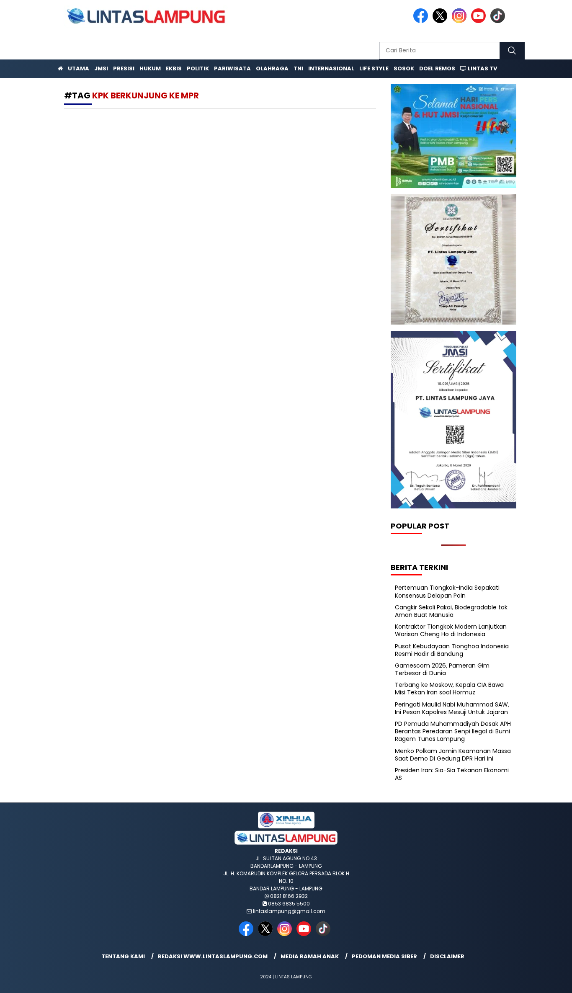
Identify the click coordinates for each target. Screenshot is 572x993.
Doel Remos (437, 68)
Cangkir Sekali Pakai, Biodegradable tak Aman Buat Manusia (451, 611)
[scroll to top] (548, 980)
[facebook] (422, 21)
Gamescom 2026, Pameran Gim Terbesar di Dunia (442, 669)
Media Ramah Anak (310, 956)
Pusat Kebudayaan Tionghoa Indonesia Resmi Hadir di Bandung (452, 650)
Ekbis (174, 68)
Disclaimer (447, 956)
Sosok (404, 68)
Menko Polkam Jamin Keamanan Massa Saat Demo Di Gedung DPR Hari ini (453, 755)
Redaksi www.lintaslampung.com (213, 956)
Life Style (374, 68)
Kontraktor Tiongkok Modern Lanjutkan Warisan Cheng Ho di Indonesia (451, 630)
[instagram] (460, 21)
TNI (298, 68)
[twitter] (441, 21)
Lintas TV (481, 68)
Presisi (123, 68)
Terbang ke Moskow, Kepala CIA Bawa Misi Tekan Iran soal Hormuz (449, 688)
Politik (198, 68)
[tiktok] (499, 21)
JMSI (101, 68)
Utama (78, 68)
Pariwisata (232, 68)
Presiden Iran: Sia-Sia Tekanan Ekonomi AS (452, 774)
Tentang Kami (123, 956)
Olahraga (272, 68)
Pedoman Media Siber (384, 956)
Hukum (150, 68)
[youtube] (480, 21)
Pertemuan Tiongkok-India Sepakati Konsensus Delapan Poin (447, 591)
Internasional (331, 68)
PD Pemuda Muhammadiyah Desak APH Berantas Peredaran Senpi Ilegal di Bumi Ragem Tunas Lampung (453, 731)
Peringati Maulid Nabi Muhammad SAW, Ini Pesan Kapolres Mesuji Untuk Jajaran (452, 708)
